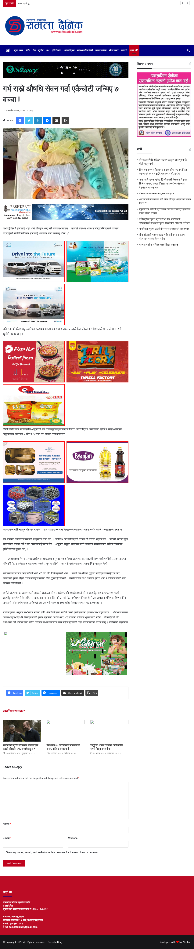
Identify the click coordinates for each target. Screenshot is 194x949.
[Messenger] (47, 120)
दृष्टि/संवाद (56, 50)
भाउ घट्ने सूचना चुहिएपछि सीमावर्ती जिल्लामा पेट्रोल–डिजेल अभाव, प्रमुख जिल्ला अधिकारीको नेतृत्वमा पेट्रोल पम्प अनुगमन (72, 3)
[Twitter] (29, 120)
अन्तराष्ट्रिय (69, 50)
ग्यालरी (124, 50)
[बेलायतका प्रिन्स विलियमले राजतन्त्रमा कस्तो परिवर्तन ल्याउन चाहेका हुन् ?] (22, 731)
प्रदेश (40, 50)
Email (7, 838)
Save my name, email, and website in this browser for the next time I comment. (52, 852)
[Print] (65, 120)
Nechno (187, 942)
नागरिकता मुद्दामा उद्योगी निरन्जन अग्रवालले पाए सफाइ (164, 229)
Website (72, 838)
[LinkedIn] (38, 120)
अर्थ (47, 50)
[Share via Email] (56, 120)
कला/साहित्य (100, 50)
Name (7, 823)
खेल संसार (114, 50)
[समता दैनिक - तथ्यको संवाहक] (44, 25)
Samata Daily (55, 942)
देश (34, 50)
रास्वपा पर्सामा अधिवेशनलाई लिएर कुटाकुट (158, 244)
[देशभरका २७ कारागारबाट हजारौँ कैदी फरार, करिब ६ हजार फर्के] (66, 731)
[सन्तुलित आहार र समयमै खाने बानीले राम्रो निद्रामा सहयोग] (109, 731)
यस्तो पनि (134, 50)
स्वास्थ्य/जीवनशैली (85, 50)
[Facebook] (20, 120)
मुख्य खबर (18, 50)
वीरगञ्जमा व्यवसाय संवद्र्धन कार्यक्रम (156, 193)
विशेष (28, 50)
